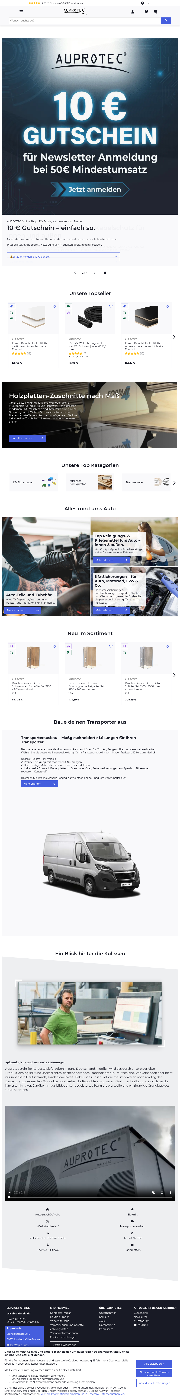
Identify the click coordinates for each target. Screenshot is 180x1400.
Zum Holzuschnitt (23, 438)
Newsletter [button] (140, 1316)
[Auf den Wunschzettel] (54, 306)
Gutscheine (141, 1312)
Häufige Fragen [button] (59, 1316)
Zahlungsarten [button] (59, 1329)
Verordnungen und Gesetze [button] (67, 1325)
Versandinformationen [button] (64, 1333)
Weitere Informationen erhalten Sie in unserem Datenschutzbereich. (83, 1394)
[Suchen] (166, 20)
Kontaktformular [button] (60, 1312)
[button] (75, 272)
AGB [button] (102, 1321)
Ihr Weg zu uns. (19, 1345)
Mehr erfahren (15, 610)
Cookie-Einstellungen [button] (63, 1337)
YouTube (142, 1325)
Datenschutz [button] (107, 1325)
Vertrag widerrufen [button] (64, 1344)
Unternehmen (107, 1312)
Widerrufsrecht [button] (59, 1321)
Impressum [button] (106, 1329)
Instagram (143, 1321)
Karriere (104, 1316)
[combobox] (145, 3)
